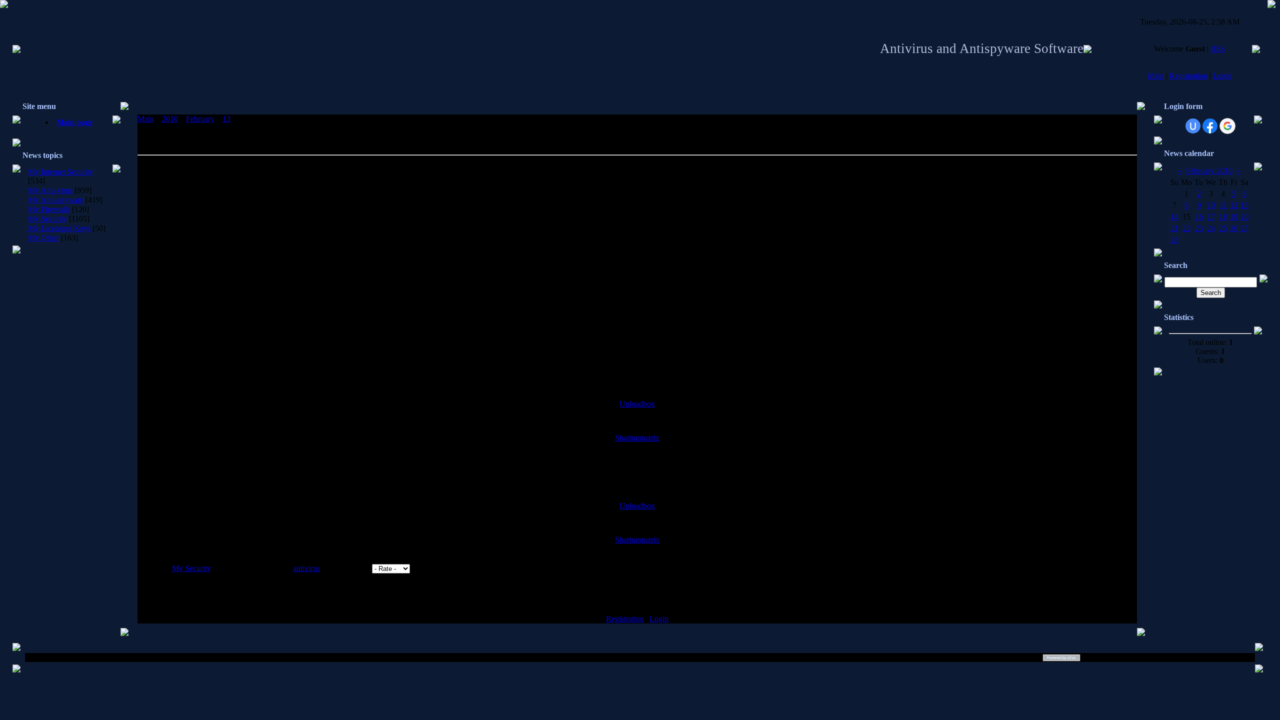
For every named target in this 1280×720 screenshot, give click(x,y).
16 (1199, 216)
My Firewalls (49, 209)
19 (1234, 216)
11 (1223, 205)
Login (1222, 76)
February (200, 118)
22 (1186, 228)
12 (1234, 205)
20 (1244, 216)
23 (1199, 228)
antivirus (306, 568)
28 (1174, 240)
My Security (47, 218)
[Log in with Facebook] (1210, 126)
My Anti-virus (50, 190)
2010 (170, 118)
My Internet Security (60, 172)
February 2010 (1209, 170)
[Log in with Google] (1228, 126)
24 (1211, 228)
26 (1234, 228)
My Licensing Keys (59, 228)
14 (1174, 216)
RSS (1217, 48)
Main (1156, 76)
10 (1211, 205)
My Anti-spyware (56, 200)
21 (1174, 228)
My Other (43, 238)
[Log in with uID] (1193, 126)
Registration (1189, 76)
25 (1223, 228)
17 (1211, 216)
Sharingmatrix (637, 438)
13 (226, 118)
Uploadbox (637, 404)
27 (1244, 228)
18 (1223, 216)
